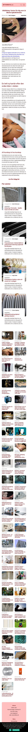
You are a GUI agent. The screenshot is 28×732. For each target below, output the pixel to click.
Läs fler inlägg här (14, 179)
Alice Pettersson (15, 204)
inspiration (23, 15)
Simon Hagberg (15, 310)
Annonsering (14, 721)
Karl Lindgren (12, 15)
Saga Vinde (14, 275)
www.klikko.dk (15, 715)
